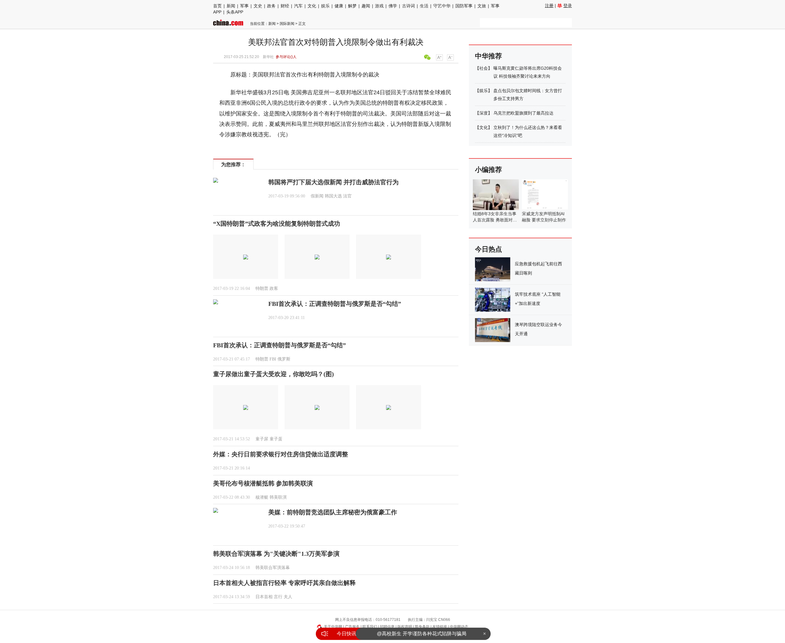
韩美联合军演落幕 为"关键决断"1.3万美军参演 (276, 553)
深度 (483, 113)
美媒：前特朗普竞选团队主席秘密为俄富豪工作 (332, 512)
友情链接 (439, 627)
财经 (285, 5)
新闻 (231, 5)
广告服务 (352, 627)
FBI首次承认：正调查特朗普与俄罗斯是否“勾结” (334, 303)
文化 (312, 5)
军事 (244, 5)
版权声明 (404, 627)
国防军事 (464, 5)
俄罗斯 (284, 359)
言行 (278, 596)
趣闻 (366, 5)
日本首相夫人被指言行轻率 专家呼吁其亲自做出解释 (284, 582)
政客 (274, 288)
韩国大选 (333, 196)
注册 (549, 5)
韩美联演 (278, 497)
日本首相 (264, 596)
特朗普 (261, 288)
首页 (217, 5)
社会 (483, 68)
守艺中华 (441, 5)
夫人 (288, 596)
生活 (424, 5)
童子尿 (261, 439)
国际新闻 (287, 23)
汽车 (298, 5)
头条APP (234, 12)
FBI (273, 359)
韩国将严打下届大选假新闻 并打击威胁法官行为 (333, 182)
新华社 (268, 57)
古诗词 (408, 5)
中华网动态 (459, 627)
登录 (567, 5)
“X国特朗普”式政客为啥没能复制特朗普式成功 (276, 223)
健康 (339, 5)
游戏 (379, 5)
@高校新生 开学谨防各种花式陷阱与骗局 (421, 633)
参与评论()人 (286, 57)
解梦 (352, 5)
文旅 (481, 5)
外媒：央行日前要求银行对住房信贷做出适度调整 (280, 454)
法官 (347, 196)
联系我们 (369, 627)
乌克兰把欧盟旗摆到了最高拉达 (523, 113)
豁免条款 (422, 627)
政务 (271, 5)
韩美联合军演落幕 (272, 567)
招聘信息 (387, 627)
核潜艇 (261, 497)
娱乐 (325, 5)
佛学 (393, 5)
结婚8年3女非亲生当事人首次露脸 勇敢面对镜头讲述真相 (495, 219)
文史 (258, 5)
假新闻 (317, 196)
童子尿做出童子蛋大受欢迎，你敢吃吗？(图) (273, 374)
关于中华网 (333, 627)
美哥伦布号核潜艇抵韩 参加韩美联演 (263, 483)
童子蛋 (276, 439)
